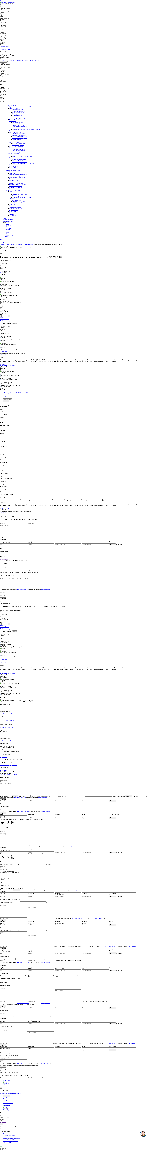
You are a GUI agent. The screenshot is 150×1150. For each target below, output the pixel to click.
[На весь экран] (3, 1148)
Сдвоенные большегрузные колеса (18, 184)
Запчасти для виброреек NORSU (12, 1138)
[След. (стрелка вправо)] (2, 1149)
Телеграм (5, 1099)
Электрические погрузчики (19, 138)
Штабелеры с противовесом (19, 126)
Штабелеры (12, 121)
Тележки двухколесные (18, 150)
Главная (2, 244)
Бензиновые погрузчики (19, 135)
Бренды (8, 232)
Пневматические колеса (15, 186)
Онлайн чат (6, 1096)
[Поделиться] (2, 1148)
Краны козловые (13, 210)
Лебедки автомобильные (19, 203)
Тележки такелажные (15, 207)
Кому (1, 522)
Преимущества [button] (13, 365)
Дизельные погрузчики (18, 133)
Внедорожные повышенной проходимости (14, 1143)
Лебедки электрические (18, 201)
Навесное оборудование (18, 140)
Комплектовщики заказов (16, 146)
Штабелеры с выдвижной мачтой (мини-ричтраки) (26, 129)
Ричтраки (11, 131)
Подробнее (3, 512)
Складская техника (11, 105)
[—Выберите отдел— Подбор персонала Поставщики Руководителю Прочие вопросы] (5, 985)
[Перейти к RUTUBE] (6, 1083)
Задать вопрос (4, 757)
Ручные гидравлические (18, 122)
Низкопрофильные (17, 114)
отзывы (4, 304)
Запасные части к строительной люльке (23, 156)
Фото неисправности (6, 796)
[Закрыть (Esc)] (0, 1148)
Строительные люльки (15, 155)
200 (1, 250)
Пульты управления (14, 212)
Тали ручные (15, 193)
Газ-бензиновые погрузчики (20, 136)
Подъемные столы (14, 142)
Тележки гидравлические (10, 1134)
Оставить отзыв (4, 559)
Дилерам (8, 228)
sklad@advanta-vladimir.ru (6, 713)
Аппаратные (12, 173)
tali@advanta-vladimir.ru (6, 734)
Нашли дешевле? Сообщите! (7, 321)
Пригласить (3, 354)
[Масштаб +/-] (5, 1148)
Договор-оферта (10, 235)
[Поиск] (0, 5)
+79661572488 (27, 60)
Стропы (11, 214)
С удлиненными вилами (18, 111)
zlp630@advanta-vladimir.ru (7, 727)
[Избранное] (6, 1107)
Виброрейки (12, 167)
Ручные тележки (13, 147)
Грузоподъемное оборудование (14, 190)
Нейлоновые (12, 179)
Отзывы (13, 260)
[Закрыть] (1, 1068)
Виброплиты (12, 164)
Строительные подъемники (16, 157)
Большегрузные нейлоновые (17, 177)
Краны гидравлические (15, 208)
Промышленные (13, 171)
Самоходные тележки (15, 119)
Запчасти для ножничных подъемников (23, 163)
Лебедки (11, 198)
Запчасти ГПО (13, 215)
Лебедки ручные (16, 200)
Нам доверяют (10, 231)
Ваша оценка (4, 575)
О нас (7, 224)
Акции (5, 218)
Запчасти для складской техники (18, 152)
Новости (8, 225)
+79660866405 (19, 60)
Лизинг (8, 229)
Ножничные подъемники (19, 159)
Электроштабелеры (17, 123)
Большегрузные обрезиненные (17, 176)
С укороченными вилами (19, 112)
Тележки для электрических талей (21, 197)
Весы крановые (13, 211)
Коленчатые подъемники (19, 160)
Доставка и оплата (8, 219)
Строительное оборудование (13, 153)
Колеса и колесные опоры (13, 170)
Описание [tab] (6, 400)
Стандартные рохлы (17, 109)
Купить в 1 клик (4, 319)
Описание (6, 393)
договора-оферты (45, 537)
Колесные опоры (9, 244)
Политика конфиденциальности (14, 233)
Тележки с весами (17, 115)
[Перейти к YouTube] (6, 1084)
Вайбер (5, 1097)
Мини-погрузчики (17, 139)
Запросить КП (4, 320)
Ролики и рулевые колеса (16, 183)
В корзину (2, 317)
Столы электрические (18, 145)
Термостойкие (13, 181)
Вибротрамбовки (14, 166)
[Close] (0, 601)
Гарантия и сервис (8, 221)
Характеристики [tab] (7, 399)
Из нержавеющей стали (18, 118)
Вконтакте (6, 1100)
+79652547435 (4, 60)
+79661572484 (35, 60)
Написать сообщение (15, 1093)
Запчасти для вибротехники (16, 169)
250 (3, 250)
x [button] (0, 0)
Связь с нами (4, 61)
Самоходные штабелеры (18, 125)
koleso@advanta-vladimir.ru (7, 720)
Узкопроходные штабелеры (19, 128)
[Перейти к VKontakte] (6, 1080)
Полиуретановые (14, 180)
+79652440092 (11, 60)
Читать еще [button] (3, 364)
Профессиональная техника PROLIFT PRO (20, 107)
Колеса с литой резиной (15, 187)
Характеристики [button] (4, 365)
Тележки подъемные (17, 116)
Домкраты (12, 204)
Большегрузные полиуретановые (18, 174)
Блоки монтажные (14, 205)
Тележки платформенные (19, 149)
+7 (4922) (5, 49)
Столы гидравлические (18, 143)
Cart (7, 1110)
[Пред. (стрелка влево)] (0, 1149)
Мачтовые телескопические (19, 162)
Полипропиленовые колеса (16, 188)
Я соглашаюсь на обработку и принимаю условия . (26, 589)
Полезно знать (7, 395)
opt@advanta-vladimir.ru (6, 740)
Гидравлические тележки (16, 108)
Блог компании (10, 226)
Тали (10, 191)
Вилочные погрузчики (15, 132)
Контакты (5, 236)
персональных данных (23, 537)
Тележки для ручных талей (19, 194)
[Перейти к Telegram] (6, 1082)
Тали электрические (17, 196)
